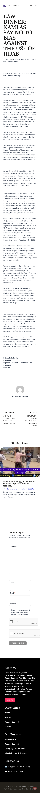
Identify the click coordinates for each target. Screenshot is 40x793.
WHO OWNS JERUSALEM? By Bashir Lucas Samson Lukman (9, 418)
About (7, 713)
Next (37, 474)
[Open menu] (31, 5)
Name (12, 582)
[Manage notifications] (35, 788)
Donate (10, 700)
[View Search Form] (36, 5)
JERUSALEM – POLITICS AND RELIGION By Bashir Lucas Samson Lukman (30, 419)
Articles (8, 717)
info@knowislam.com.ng (19, 767)
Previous (2, 474)
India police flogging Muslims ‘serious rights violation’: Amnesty (19, 483)
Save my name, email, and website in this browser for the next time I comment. (21, 612)
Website (13, 604)
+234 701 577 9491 (16, 772)
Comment (14, 546)
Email (12, 593)
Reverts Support (12, 722)
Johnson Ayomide (20, 396)
